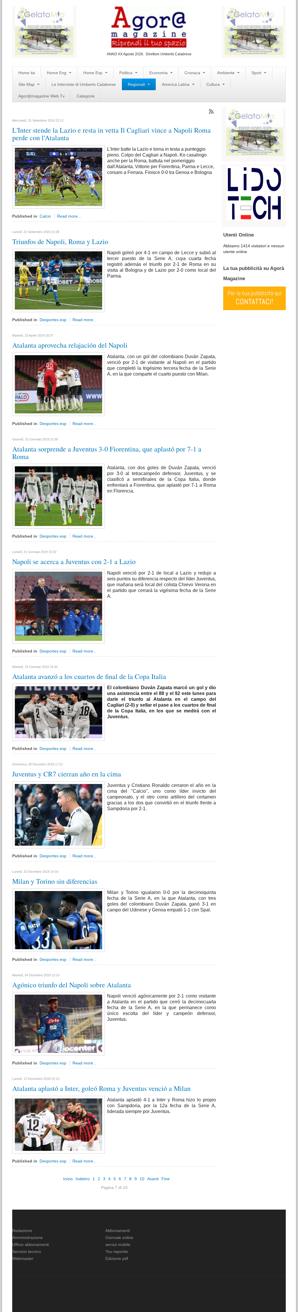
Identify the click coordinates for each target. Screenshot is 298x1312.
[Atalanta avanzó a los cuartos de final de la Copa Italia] (58, 712)
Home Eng (57, 72)
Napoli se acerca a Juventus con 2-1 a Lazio (74, 561)
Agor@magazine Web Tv (41, 96)
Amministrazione (27, 1237)
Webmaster (22, 1258)
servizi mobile (117, 1244)
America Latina (176, 84)
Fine (166, 1178)
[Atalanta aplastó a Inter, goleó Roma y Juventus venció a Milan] (58, 1124)
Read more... (69, 216)
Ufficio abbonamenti (30, 1244)
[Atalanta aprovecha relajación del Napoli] (58, 383)
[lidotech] (254, 192)
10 (142, 1178)
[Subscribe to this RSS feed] (211, 111)
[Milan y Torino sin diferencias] (58, 920)
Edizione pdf (116, 1258)
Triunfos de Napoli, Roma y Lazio (60, 241)
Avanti (153, 1178)
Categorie (86, 96)
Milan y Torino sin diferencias (54, 881)
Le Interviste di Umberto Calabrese (84, 84)
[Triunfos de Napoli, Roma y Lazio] (58, 280)
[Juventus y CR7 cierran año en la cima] (58, 814)
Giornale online (119, 1237)
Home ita (26, 72)
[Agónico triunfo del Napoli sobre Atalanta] (58, 1023)
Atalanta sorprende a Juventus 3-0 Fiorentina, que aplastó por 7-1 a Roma (106, 452)
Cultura (213, 84)
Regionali (137, 84)
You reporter (116, 1251)
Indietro (83, 1178)
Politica (126, 72)
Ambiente (226, 72)
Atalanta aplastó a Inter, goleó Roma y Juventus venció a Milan (101, 1088)
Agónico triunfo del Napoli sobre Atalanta (71, 984)
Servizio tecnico (26, 1251)
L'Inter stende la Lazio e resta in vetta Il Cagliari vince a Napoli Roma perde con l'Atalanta (111, 133)
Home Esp (93, 72)
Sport (256, 72)
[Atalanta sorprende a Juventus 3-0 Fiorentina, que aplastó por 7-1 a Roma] (58, 496)
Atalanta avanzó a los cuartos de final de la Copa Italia (89, 676)
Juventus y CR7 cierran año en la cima (66, 773)
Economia (159, 72)
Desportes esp (53, 319)
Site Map (27, 84)
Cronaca (193, 72)
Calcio (45, 216)
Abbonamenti (117, 1230)
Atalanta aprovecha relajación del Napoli (69, 345)
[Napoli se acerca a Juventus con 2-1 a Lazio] (58, 606)
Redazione (22, 1230)
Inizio (68, 1178)
